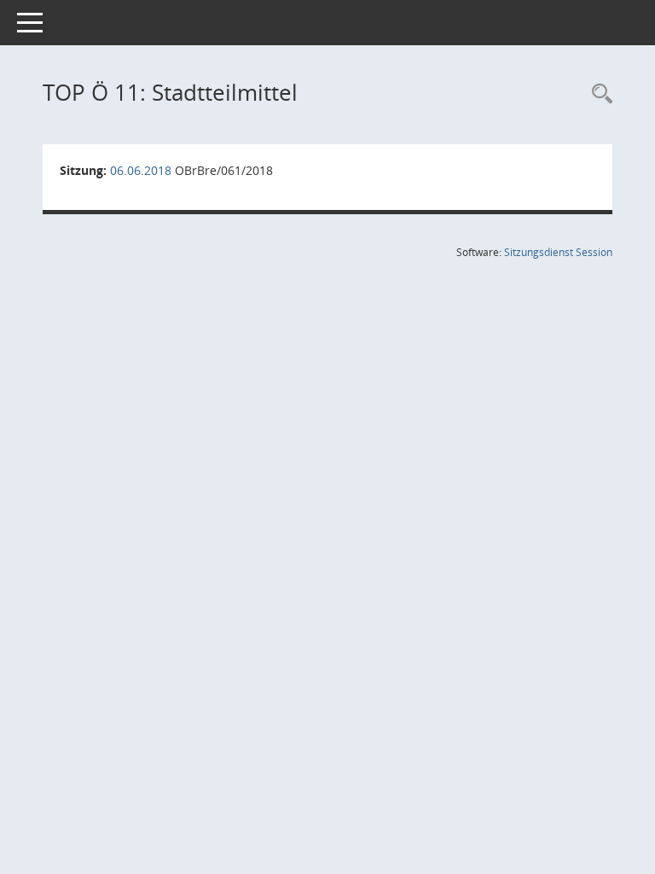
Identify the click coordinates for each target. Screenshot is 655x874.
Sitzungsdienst (558, 252)
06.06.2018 (140, 170)
